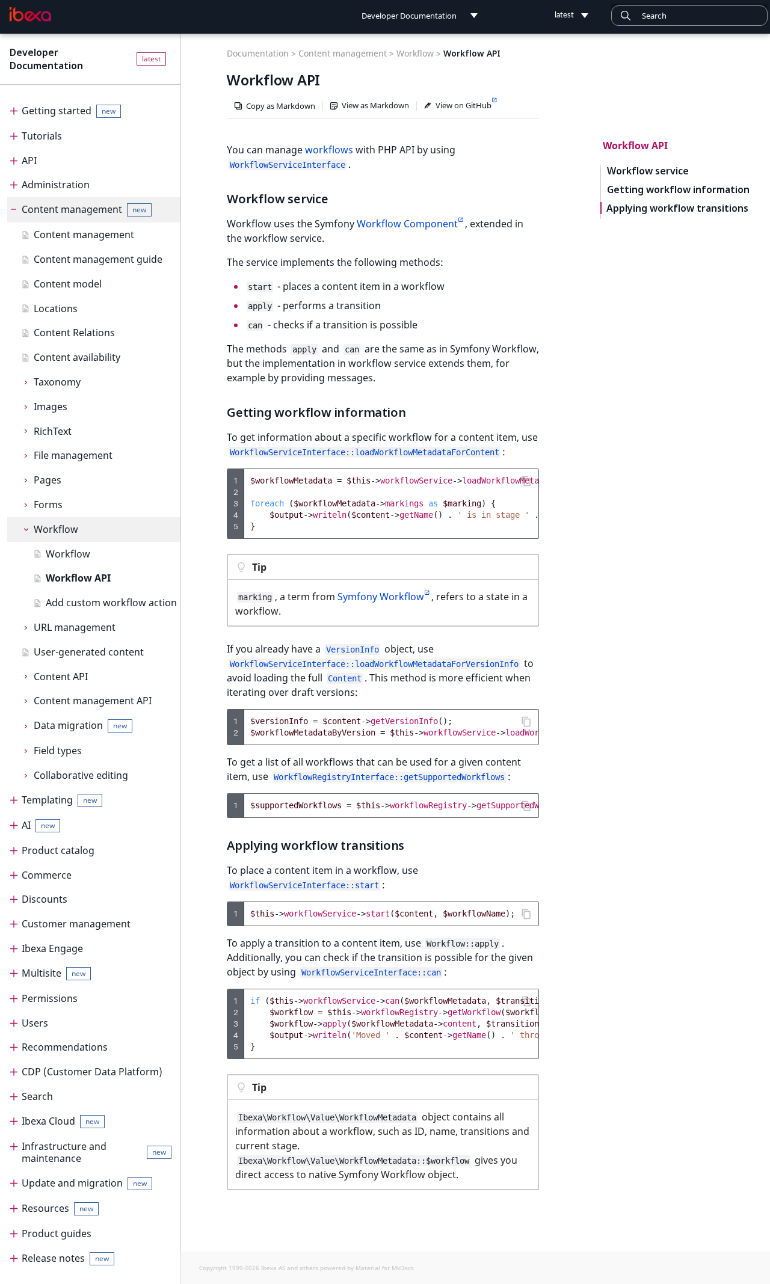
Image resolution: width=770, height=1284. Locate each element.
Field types (58, 750)
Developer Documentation (46, 59)
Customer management (76, 923)
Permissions (50, 998)
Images (50, 406)
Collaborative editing (81, 775)
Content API (61, 676)
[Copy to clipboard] (526, 481)
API (29, 160)
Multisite (53, 973)
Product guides (56, 1233)
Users (35, 1023)
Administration (56, 184)
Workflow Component (407, 223)
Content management (84, 209)
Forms (48, 504)
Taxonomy (57, 382)
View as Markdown (375, 105)
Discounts (44, 899)
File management (73, 455)
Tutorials (42, 136)
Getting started (69, 110)
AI (38, 825)
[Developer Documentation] (30, 14)
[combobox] (689, 15)
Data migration (80, 725)
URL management (75, 627)
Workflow (56, 529)
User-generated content (89, 652)
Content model (68, 283)
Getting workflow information (678, 189)
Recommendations (65, 1047)
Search (37, 1096)
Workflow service (648, 171)
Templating (59, 799)
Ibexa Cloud (60, 1121)
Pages (47, 480)
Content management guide (98, 259)
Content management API (93, 700)
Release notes (65, 1258)
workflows (329, 149)
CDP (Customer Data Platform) (92, 1071)
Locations (56, 308)
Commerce (47, 875)
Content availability (77, 357)
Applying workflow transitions (677, 208)
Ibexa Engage (52, 948)
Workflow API (78, 578)
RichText (53, 431)
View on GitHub (463, 105)
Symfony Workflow (380, 596)
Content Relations (74, 332)
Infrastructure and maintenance (94, 1153)
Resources (57, 1208)
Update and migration (84, 1183)
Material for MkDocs (385, 1268)
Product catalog (58, 850)
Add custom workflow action (111, 602)
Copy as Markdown (280, 105)
